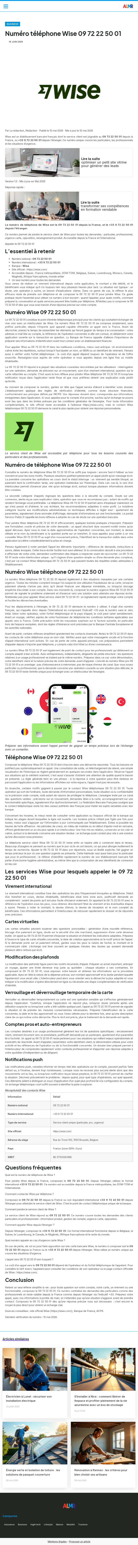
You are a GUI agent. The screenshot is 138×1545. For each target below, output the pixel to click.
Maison (59, 1524)
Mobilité (71, 1524)
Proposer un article (79, 1541)
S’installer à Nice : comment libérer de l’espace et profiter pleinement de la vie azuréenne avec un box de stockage (100, 1400)
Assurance (9, 1524)
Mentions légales (57, 1541)
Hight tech (35, 1524)
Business (12, 23)
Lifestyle (48, 1524)
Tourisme (83, 1524)
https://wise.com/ (27, 1272)
